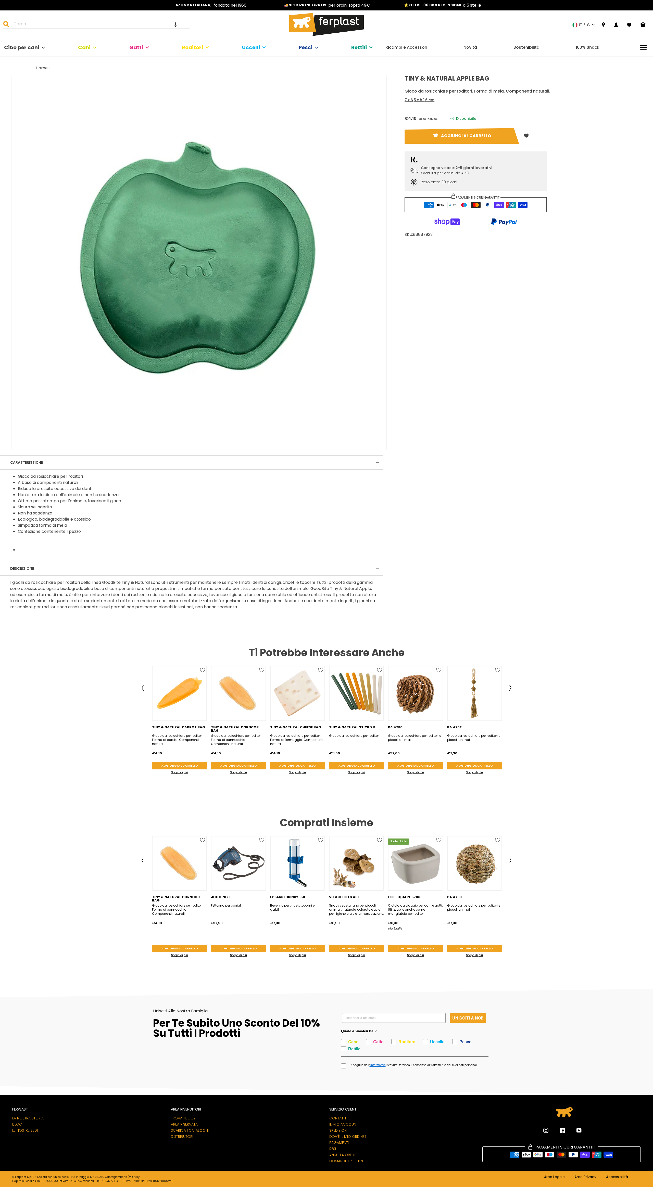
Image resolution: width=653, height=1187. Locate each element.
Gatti (136, 47)
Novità (470, 47)
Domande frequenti (347, 1161)
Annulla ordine (343, 1155)
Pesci (305, 47)
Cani (84, 47)
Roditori (192, 47)
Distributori (182, 1137)
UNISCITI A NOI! (467, 1018)
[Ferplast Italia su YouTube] (575, 1130)
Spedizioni (338, 1130)
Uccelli (251, 47)
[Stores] (603, 24)
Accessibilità (617, 1177)
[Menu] (643, 47)
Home (42, 68)
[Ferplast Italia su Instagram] (545, 1130)
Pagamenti (339, 1143)
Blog (17, 1124)
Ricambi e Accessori (406, 47)
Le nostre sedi (25, 1130)
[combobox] (99, 25)
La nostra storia (28, 1118)
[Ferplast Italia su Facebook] (558, 1130)
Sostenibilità (526, 47)
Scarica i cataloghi (190, 1130)
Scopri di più (179, 772)
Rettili (359, 47)
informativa (378, 1065)
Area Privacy (585, 1177)
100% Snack (587, 47)
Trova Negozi (183, 1118)
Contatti (337, 1118)
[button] (175, 25)
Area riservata (184, 1124)
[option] (211, 5)
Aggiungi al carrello (179, 766)
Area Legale (554, 1177)
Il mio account (343, 1124)
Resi (332, 1149)
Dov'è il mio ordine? (348, 1137)
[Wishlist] (629, 25)
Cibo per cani (21, 47)
